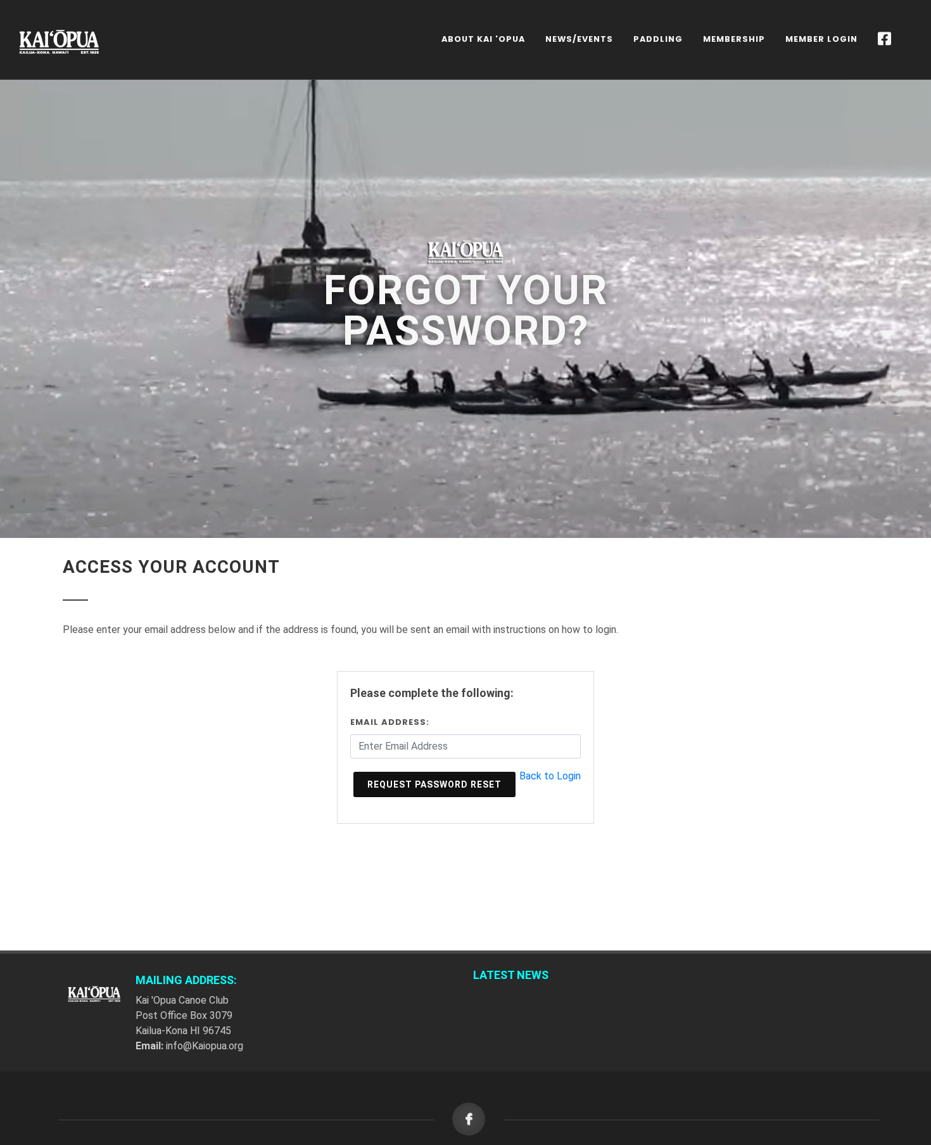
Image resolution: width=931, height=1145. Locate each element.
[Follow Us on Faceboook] (884, 39)
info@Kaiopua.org (204, 1046)
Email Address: (389, 722)
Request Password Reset (434, 784)
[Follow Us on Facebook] (472, 1120)
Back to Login (550, 776)
